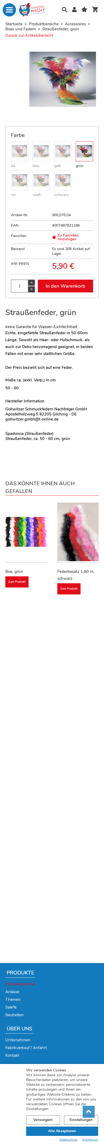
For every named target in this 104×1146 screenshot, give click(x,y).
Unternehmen (17, 1040)
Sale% (11, 1007)
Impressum (90, 1140)
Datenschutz (68, 1140)
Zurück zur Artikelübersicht (29, 35)
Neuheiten (14, 1015)
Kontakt (12, 1055)
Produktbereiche (20, 984)
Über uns (19, 1028)
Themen (13, 999)
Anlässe (12, 991)
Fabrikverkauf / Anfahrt (26, 1047)
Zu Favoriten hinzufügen (68, 237)
